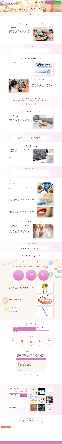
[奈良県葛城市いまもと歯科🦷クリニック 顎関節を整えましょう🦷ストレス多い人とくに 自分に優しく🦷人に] (33, 391)
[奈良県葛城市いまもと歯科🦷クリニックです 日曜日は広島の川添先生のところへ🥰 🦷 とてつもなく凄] (49, 399)
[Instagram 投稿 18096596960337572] (49, 407)
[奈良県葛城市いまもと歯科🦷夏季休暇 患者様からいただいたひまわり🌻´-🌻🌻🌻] (33, 399)
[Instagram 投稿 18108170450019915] (41, 391)
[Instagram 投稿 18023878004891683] (49, 391)
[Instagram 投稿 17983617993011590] (41, 407)
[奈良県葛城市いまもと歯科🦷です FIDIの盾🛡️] (33, 407)
